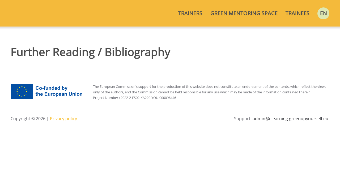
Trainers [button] (190, 13)
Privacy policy (63, 118)
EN (323, 13)
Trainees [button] (297, 13)
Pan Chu (35, 65)
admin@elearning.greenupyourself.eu (290, 118)
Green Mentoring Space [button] (244, 13)
